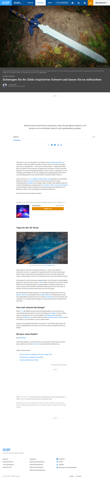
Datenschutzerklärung (36, 464)
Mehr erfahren (43, 72)
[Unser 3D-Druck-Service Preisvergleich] (101, 3)
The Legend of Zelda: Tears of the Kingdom (54, 185)
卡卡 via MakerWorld (105, 66)
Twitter (61, 462)
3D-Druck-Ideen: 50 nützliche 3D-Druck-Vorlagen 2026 (36, 354)
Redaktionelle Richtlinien (37, 462)
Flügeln (53, 313)
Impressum (33, 459)
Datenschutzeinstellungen (37, 470)
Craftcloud (36, 344)
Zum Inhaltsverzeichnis (58, 365)
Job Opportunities (8, 464)
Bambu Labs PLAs (22, 295)
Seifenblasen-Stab (49, 315)
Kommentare (16, 140)
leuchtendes (49, 297)
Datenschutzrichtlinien (36, 467)
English (72, 476)
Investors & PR (7, 467)
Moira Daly (13, 84)
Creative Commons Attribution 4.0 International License (39, 399)
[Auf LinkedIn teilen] (61, 145)
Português (78, 476)
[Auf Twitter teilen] (58, 145)
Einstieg (30, 2)
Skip (93, 137)
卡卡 (21, 311)
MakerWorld (22, 338)
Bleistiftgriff (26, 317)
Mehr (49, 2)
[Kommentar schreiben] (52, 145)
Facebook (62, 459)
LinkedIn (61, 464)
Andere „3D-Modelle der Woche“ (29, 360)
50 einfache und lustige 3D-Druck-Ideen (31, 357)
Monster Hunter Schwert (55, 317)
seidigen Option (45, 295)
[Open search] (79, 3)
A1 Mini (40, 282)
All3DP (18, 399)
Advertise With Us (8, 462)
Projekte (40, 2)
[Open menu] (85, 3)
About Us (5, 459)
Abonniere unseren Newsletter (68, 467)
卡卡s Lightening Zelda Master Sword (39, 179)
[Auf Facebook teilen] (55, 145)
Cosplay (31, 181)
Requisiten (29, 183)
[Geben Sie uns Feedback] (49, 145)
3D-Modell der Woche (55, 162)
